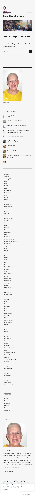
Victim (6, 371)
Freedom (7, 269)
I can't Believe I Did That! (15, 136)
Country (6, 220)
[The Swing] (11, 481)
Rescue (6, 336)
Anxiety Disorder (9, 179)
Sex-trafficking (9, 348)
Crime (6, 223)
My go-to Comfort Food (14, 116)
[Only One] (14, 481)
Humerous (7, 287)
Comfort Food (8, 218)
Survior (6, 361)
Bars (5, 181)
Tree (5, 364)
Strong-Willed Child (10, 359)
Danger (6, 227)
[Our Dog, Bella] (7, 481)
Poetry (6, 331)
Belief (6, 186)
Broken (6, 209)
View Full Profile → (9, 471)
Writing (6, 380)
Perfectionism (8, 320)
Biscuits (6, 197)
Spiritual (7, 355)
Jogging (6, 299)
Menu (29, 11)
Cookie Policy (6, 489)
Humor (6, 290)
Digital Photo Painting (11, 241)
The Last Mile (11, 150)
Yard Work (7, 382)
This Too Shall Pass (13, 161)
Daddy (6, 225)
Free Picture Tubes (10, 267)
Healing (6, 283)
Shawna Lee (11, 145)
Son (5, 350)
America (7, 172)
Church (6, 213)
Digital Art (7, 237)
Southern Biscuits (9, 352)
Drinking (7, 253)
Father (6, 260)
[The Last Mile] (28, 481)
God (5, 271)
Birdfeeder (7, 190)
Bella (5, 188)
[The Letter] (24, 481)
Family (6, 257)
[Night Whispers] (17, 481)
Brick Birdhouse (9, 206)
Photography (8, 322)
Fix (5, 264)
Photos (6, 324)
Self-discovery (8, 345)
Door (5, 248)
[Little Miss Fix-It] (21, 481)
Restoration (7, 338)
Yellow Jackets (9, 385)
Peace (6, 318)
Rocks (6, 341)
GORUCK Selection (10, 274)
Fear (5, 262)
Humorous (7, 292)
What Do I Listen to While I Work (17, 125)
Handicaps (7, 280)
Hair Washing (8, 278)
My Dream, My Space (13, 141)
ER (5, 255)
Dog (5, 246)
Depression (7, 232)
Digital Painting (9, 239)
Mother (6, 311)
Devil (5, 234)
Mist (5, 308)
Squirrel (6, 357)
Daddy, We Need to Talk (14, 120)
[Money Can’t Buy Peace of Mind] (4, 481)
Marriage (7, 306)
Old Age (6, 315)
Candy (6, 211)
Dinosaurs (7, 243)
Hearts (6, 285)
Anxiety (6, 176)
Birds (5, 195)
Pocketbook (8, 327)
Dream (6, 250)
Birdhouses (7, 193)
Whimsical (7, 375)
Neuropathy (8, 313)
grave (6, 276)
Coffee (6, 216)
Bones (6, 199)
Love (5, 304)
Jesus (6, 297)
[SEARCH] (30, 51)
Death (6, 230)
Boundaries (7, 204)
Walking (6, 373)
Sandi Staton (7, 451)
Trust (6, 366)
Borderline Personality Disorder (14, 202)
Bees (5, 183)
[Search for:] (16, 51)
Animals (6, 174)
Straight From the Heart (13, 16)
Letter (6, 301)
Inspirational (8, 294)
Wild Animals (8, 378)
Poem (6, 329)
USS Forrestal (8, 368)
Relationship (8, 334)
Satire (6, 343)
